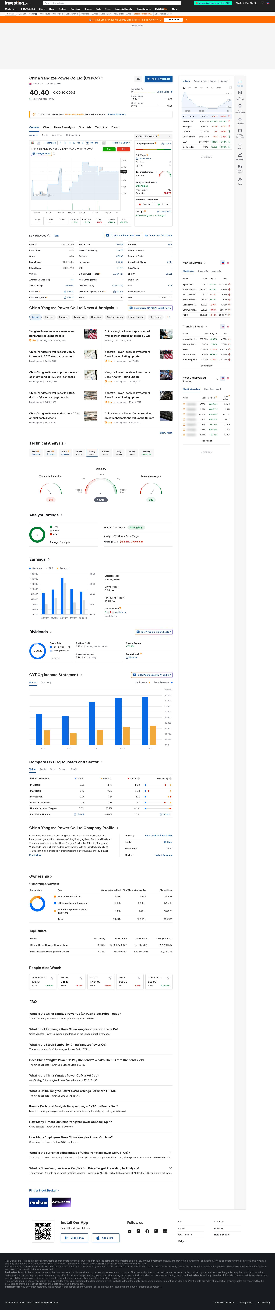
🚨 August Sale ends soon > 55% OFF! (213, 3)
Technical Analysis (46, 443)
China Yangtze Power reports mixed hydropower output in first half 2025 (127, 333)
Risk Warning (264, 1302)
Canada (22, 14)
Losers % (216, 271)
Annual (33, 682)
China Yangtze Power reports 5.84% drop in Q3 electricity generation (52, 395)
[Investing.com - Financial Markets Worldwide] (17, 3)
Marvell (64, 977)
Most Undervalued (191, 389)
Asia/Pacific (119, 14)
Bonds (213, 81)
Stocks (10, 14)
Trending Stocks (193, 326)
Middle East (106, 14)
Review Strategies (117, 114)
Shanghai (187, 126)
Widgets (182, 1241)
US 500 (186, 131)
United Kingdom (164, 855)
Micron (122, 977)
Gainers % (203, 271)
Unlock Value (163, 92)
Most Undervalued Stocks (194, 379)
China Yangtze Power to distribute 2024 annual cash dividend (54, 416)
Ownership (57, 135)
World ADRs (58, 14)
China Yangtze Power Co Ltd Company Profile (71, 827)
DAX (185, 141)
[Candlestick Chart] (32, 143)
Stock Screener (144, 9)
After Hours (45, 14)
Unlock (80, 814)
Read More (35, 855)
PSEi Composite (190, 116)
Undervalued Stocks (163, 14)
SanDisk (94, 977)
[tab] (36, 453)
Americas (85, 14)
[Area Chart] (38, 143)
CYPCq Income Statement (53, 674)
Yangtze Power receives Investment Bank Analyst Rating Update (52, 333)
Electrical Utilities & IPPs (159, 835)
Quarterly (46, 682)
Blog (180, 1221)
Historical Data (73, 135)
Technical (101, 127)
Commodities (200, 81)
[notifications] (262, 2)
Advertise (219, 1228)
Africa (128, 14)
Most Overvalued (212, 389)
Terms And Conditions (223, 1302)
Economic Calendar (124, 9)
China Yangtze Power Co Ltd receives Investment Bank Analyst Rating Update (129, 416)
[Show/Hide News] (104, 143)
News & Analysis (64, 127)
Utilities (168, 842)
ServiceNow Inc (39, 977)
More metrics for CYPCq (159, 235)
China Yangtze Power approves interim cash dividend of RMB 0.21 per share (53, 374)
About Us (219, 1221)
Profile (45, 135)
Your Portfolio (185, 1234)
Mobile (181, 1228)
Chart (46, 127)
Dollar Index (188, 147)
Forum (115, 127)
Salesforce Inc (155, 977)
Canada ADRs (72, 14)
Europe (95, 14)
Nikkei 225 (188, 121)
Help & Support (222, 1234)
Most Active (188, 271)
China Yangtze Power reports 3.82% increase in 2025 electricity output (52, 354)
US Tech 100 (189, 136)
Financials (85, 127)
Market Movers (192, 262)
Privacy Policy (246, 1302)
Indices (186, 81)
